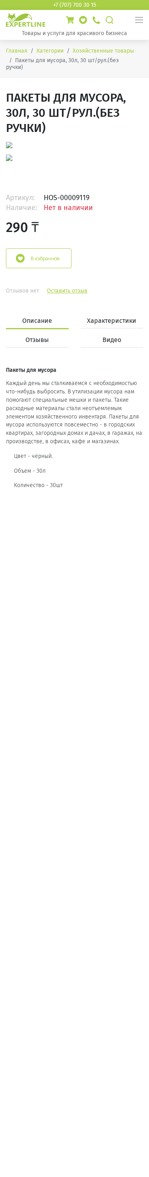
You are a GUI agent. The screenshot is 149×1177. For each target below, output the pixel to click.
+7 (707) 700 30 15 (74, 5)
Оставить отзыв (67, 290)
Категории (50, 50)
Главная (16, 50)
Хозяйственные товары (103, 50)
